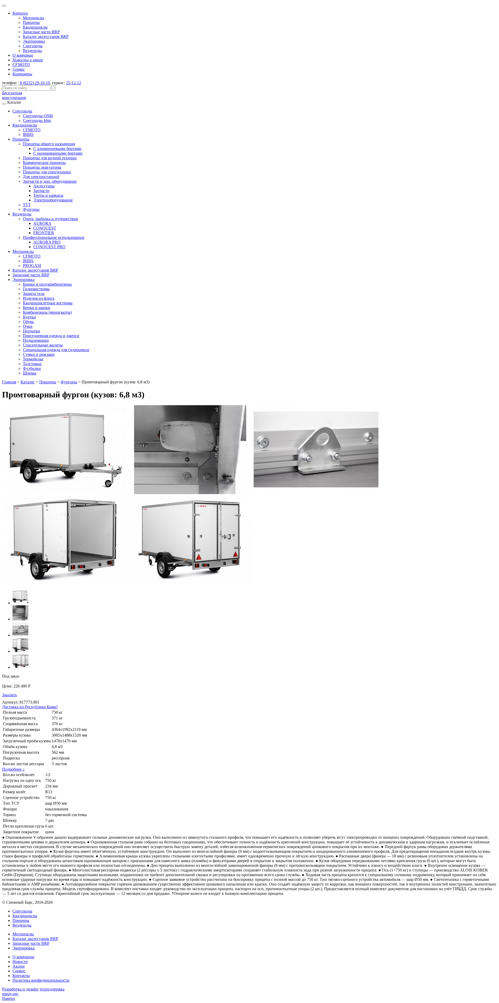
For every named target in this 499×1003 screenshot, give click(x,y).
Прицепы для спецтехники (47, 172)
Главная (9, 382)
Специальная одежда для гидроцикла (56, 350)
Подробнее (13, 769)
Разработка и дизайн (20, 989)
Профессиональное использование (53, 237)
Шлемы (29, 373)
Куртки (29, 317)
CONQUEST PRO (49, 247)
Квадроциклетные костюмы (48, 303)
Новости (20, 961)
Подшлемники (36, 340)
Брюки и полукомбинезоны (47, 284)
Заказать (9, 695)
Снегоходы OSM (38, 116)
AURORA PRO (47, 242)
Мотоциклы (33, 18)
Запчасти (41, 190)
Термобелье (33, 359)
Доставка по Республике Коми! (30, 707)
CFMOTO (32, 130)
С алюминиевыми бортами (57, 148)
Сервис (18, 971)
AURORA (42, 223)
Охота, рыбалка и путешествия (50, 219)
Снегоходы (33, 46)
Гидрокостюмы (36, 289)
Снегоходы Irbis (37, 120)
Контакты (21, 975)
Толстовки (32, 364)
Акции (18, 966)
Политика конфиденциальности (40, 980)
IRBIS (28, 134)
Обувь (28, 321)
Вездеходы (32, 50)
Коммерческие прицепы (44, 162)
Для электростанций (41, 176)
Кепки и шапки (36, 307)
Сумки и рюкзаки (38, 354)
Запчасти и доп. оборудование (50, 181)
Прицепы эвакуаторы (42, 167)
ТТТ (27, 204)
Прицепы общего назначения (49, 144)
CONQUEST (44, 228)
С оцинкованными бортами (57, 153)
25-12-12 (73, 83)
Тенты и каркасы (48, 195)
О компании (23, 957)
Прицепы (31, 22)
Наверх (8, 998)
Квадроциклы (35, 27)
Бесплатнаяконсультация (14, 95)
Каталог (28, 382)
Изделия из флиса (38, 298)
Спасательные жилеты (43, 345)
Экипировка (34, 41)
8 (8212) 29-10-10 (35, 83)
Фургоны (31, 209)
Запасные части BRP (41, 32)
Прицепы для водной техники (50, 158)
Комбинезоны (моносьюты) (47, 312)
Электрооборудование (53, 200)
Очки (27, 326)
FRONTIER (43, 233)
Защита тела (33, 293)
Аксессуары (44, 186)
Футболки (32, 368)
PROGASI (32, 265)
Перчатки (31, 331)
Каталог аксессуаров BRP (46, 36)
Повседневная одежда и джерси (51, 335)
